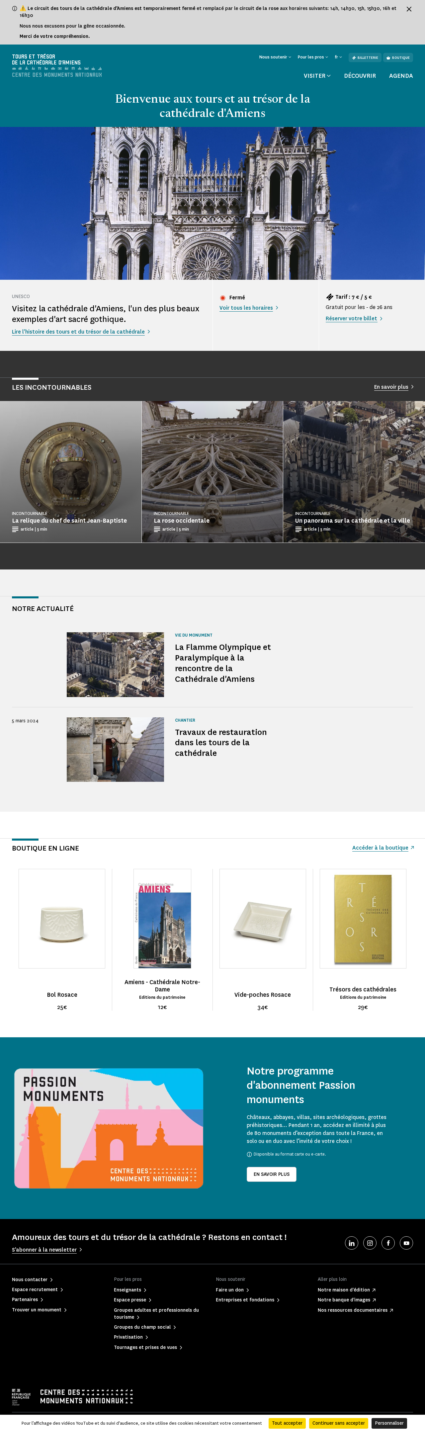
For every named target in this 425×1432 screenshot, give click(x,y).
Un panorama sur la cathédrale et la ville (352, 521)
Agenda (401, 76)
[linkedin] (351, 1243)
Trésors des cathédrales (362, 989)
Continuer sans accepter (338, 1423)
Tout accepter (287, 1423)
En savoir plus (272, 1174)
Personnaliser (389, 1423)
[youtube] (406, 1243)
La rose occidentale (182, 521)
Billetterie (368, 57)
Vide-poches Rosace (262, 994)
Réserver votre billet (351, 318)
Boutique (401, 57)
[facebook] (388, 1243)
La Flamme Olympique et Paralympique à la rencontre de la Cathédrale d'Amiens (223, 663)
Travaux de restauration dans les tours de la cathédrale (221, 743)
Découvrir (360, 76)
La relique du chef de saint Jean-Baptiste (69, 521)
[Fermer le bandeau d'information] (409, 9)
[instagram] (370, 1243)
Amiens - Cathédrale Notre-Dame (162, 985)
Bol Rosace (62, 994)
